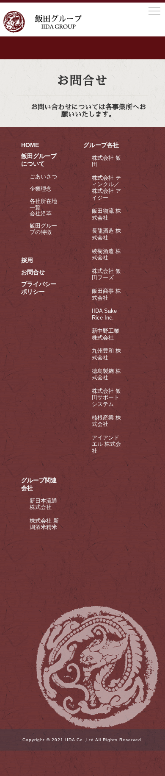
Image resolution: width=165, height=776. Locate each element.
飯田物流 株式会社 (106, 214)
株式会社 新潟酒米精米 (44, 524)
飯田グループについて (39, 160)
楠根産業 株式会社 (106, 421)
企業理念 (41, 189)
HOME (30, 145)
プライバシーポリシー (39, 288)
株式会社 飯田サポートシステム (106, 397)
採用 (27, 260)
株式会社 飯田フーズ (106, 274)
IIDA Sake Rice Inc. (104, 314)
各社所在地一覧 (43, 204)
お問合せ (33, 272)
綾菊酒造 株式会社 (106, 254)
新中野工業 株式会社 (105, 334)
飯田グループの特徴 (43, 229)
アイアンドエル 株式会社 (106, 444)
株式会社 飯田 (106, 161)
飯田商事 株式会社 (106, 294)
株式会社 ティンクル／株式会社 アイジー (106, 188)
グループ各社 (101, 145)
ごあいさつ (43, 176)
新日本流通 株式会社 (43, 504)
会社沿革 (41, 213)
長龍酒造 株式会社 (106, 234)
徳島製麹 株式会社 (106, 374)
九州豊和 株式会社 (106, 354)
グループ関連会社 (39, 484)
